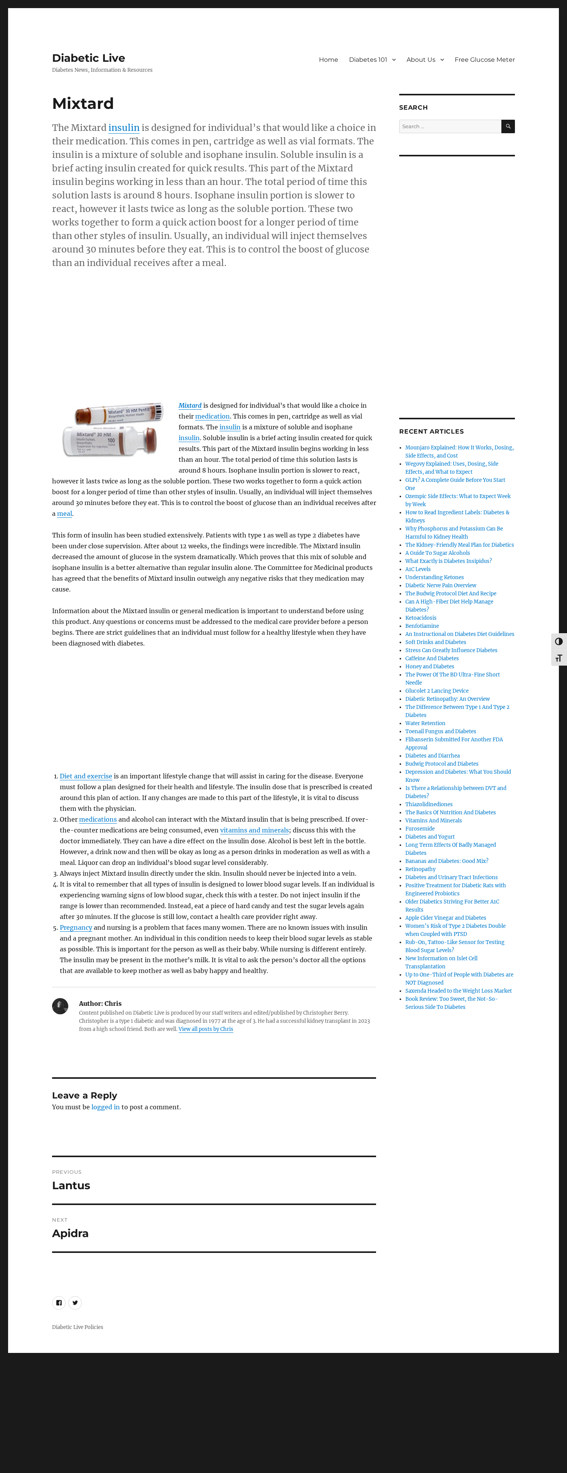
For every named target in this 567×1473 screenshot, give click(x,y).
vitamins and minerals (254, 830)
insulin (124, 127)
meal (64, 513)
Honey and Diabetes (429, 666)
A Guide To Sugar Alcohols (437, 553)
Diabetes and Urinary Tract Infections (451, 877)
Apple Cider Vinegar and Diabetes (445, 918)
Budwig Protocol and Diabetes (442, 764)
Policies (93, 1327)
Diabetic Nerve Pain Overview (440, 585)
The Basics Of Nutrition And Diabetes (450, 812)
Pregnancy (76, 927)
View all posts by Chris (206, 1029)
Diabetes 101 (368, 59)
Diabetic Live (88, 57)
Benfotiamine (422, 626)
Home (328, 59)
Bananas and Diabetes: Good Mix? (446, 861)
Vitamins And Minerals (433, 820)
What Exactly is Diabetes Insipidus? (448, 561)
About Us (421, 59)
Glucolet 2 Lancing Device (437, 691)
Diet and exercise (86, 776)
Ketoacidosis (421, 618)
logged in (105, 1107)
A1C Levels (418, 569)
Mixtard (190, 405)
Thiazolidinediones (429, 804)
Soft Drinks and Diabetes (435, 642)
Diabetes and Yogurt (430, 837)
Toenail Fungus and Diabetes (440, 731)
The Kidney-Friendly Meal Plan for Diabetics (459, 545)
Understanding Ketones (434, 577)
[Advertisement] (216, 344)
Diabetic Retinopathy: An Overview (447, 699)
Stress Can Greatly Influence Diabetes (451, 650)
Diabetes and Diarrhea (432, 756)
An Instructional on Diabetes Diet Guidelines (460, 634)
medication (212, 416)
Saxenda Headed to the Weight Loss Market (458, 991)
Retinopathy (420, 869)
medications (98, 819)
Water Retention (425, 723)
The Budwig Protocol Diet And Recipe (450, 593)
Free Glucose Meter (485, 59)
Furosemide (420, 828)
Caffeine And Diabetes (432, 658)
